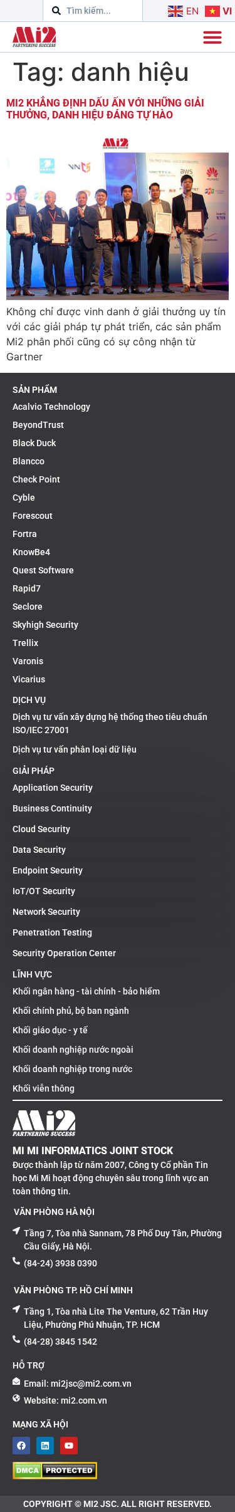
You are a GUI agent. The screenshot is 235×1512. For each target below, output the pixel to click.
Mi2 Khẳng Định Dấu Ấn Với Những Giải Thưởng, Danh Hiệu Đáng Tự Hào (105, 109)
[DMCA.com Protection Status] (55, 1475)
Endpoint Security (48, 870)
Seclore (28, 607)
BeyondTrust (38, 425)
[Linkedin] (45, 1445)
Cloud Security (41, 829)
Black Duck (34, 443)
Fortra (25, 534)
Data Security (39, 849)
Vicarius (29, 679)
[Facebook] (21, 1445)
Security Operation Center (64, 953)
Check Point (36, 479)
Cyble (24, 498)
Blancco (28, 461)
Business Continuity (52, 808)
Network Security (46, 911)
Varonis (28, 661)
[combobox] (93, 10)
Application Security (53, 787)
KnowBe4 (31, 552)
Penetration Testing (52, 932)
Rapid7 (27, 588)
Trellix (25, 643)
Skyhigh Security (45, 625)
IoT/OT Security (44, 891)
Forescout (33, 516)
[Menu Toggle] (212, 37)
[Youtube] (69, 1445)
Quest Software (43, 570)
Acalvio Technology (51, 407)
